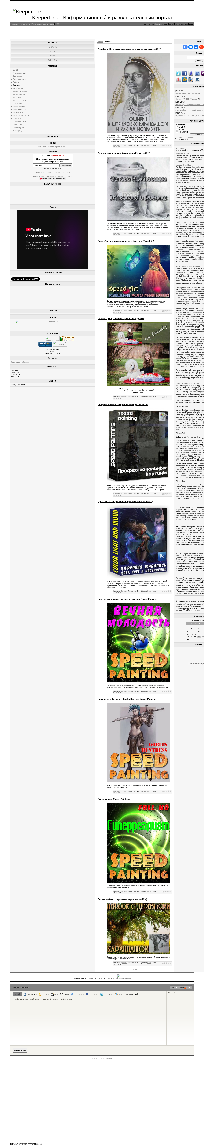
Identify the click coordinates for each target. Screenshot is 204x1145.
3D (14, 70)
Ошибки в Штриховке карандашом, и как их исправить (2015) (129, 49)
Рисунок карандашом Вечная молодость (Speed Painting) (127, 599)
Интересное (18, 100)
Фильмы (16, 128)
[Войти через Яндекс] (201, 47)
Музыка (16, 112)
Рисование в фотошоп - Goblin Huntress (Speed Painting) (127, 699)
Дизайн (16, 88)
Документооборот (20, 91)
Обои (15, 118)
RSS (57, 24)
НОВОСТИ (183, 132)
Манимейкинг (18, 106)
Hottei (149, 145)
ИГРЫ (181, 129)
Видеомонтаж (18, 79)
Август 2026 (199, 621)
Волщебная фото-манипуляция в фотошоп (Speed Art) (126, 241)
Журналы (17, 94)
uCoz (115, 978)
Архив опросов (192, 137)
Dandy (149, 396)
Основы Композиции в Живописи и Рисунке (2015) (124, 153)
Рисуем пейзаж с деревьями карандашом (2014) (122, 899)
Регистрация (36, 24)
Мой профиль (24, 24)
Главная (14, 24)
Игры (15, 97)
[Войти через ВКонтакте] (190, 47)
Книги (15, 103)
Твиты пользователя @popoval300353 (52, 147)
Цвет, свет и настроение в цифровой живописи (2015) (125, 501)
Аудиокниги (17, 73)
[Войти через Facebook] (196, 47)
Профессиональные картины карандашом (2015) (123, 404)
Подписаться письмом (52, 168)
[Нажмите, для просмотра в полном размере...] (138, 220)
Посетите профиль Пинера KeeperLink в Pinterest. (53, 176)
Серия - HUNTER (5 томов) (186, 99)
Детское (16, 85)
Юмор (15, 131)
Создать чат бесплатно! (102, 1058)
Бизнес (16, 76)
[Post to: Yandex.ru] (178, 79)
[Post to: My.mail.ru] (184, 79)
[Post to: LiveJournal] (191, 79)
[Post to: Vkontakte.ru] (197, 79)
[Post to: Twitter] (178, 73)
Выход (45, 24)
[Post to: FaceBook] (184, 73)
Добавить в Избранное (20, 362)
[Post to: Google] (191, 73)
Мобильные (17, 109)
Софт (15, 125)
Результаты (179, 137)
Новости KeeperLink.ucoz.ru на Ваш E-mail (53, 172)
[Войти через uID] (185, 47)
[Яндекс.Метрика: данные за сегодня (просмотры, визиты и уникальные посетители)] (53, 338)
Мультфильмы (19, 115)
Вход (52, 24)
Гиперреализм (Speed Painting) (114, 799)
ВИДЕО (182, 127)
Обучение (17, 121)
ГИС (15, 82)
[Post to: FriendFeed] (197, 73)
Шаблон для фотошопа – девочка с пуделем (121, 318)
